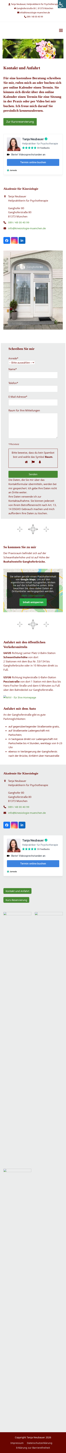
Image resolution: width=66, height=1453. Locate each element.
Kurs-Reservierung (16, 900)
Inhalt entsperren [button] (33, 602)
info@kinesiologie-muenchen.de (27, 228)
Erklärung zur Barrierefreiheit (33, 1447)
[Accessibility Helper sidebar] (62, 4)
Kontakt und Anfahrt (17, 891)
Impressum (17, 1443)
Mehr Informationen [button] (33, 595)
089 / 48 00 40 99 (18, 222)
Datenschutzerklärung (39, 1443)
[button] (61, 30)
